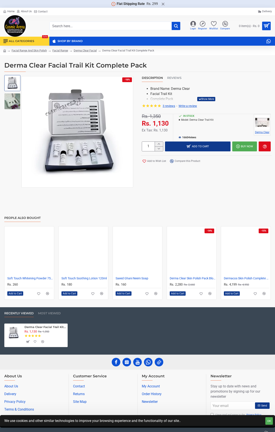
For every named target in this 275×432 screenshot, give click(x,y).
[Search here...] (176, 26)
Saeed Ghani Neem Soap (132, 278)
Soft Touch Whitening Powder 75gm (30, 278)
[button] (13, 80)
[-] (159, 148)
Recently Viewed (19, 313)
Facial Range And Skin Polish (29, 50)
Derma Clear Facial (85, 50)
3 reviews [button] (169, 106)
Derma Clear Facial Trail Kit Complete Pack (45, 327)
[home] (4, 50)
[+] (159, 144)
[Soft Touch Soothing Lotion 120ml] (83, 251)
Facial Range (60, 50)
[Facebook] (116, 362)
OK (269, 421)
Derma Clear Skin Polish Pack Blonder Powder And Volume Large (192, 278)
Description (152, 78)
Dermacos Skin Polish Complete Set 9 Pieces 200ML (246, 278)
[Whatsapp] (148, 362)
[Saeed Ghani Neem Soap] (137, 251)
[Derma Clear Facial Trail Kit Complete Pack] (13, 332)
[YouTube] (137, 362)
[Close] (163, 4)
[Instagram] (126, 362)
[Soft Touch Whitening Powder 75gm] (29, 251)
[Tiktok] (159, 362)
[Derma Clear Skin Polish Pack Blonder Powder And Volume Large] (191, 251)
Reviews (174, 78)
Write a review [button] (188, 106)
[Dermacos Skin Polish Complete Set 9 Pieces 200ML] (245, 251)
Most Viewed (49, 313)
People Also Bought (22, 218)
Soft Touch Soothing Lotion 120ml (84, 278)
